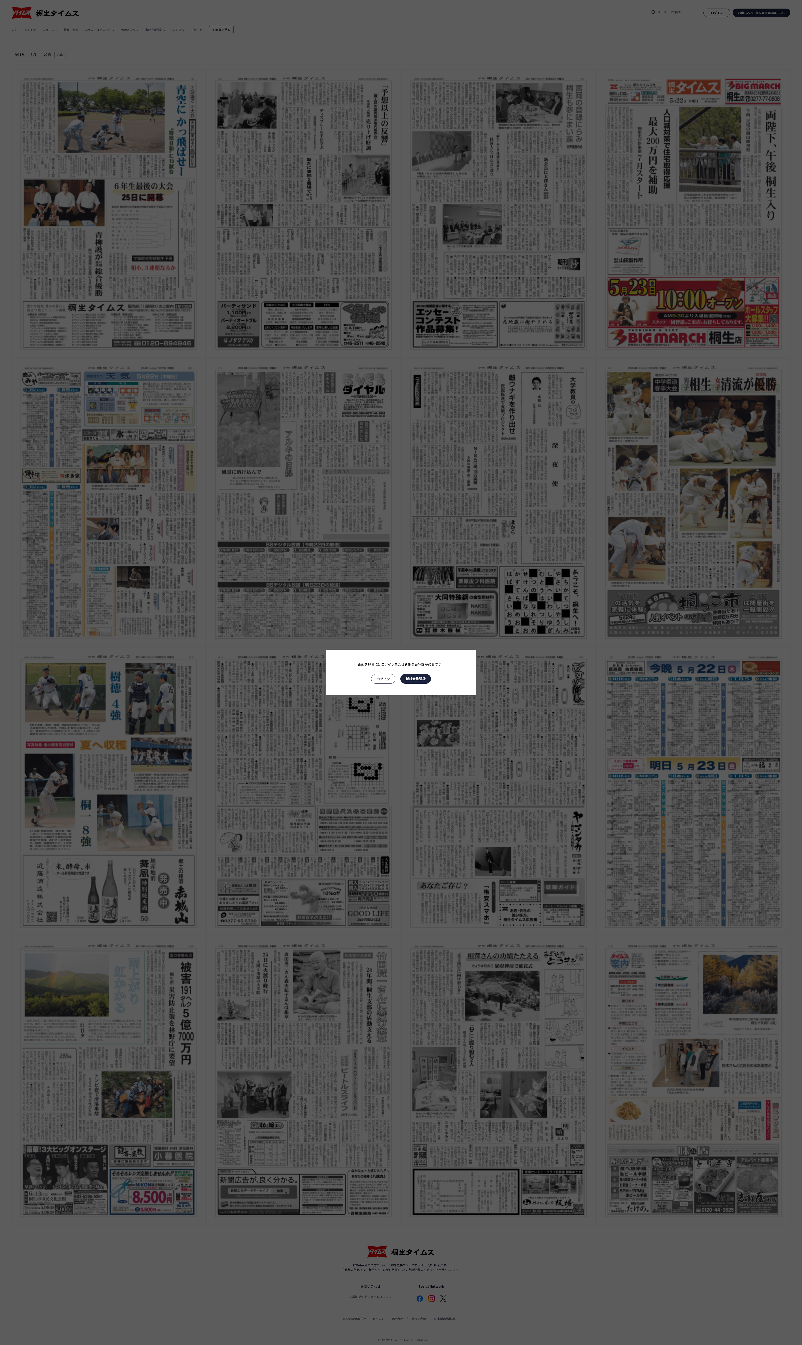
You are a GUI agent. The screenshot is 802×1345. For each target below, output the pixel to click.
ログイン (383, 678)
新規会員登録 (416, 678)
